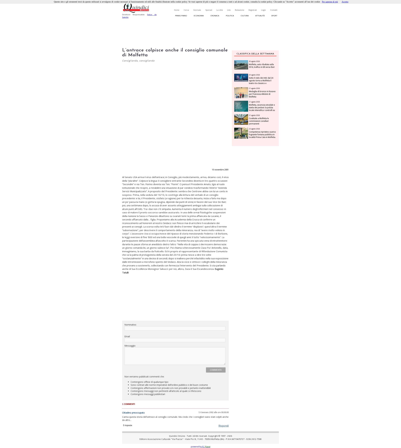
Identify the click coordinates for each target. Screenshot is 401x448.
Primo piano (181, 15)
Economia (199, 15)
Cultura (245, 15)
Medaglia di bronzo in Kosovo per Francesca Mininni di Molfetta (262, 94)
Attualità (260, 15)
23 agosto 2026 (254, 129)
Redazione (239, 10)
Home (176, 10)
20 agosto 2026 (254, 61)
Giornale (197, 10)
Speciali (208, 10)
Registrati (253, 10)
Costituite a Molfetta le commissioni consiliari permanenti (259, 121)
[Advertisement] (175, 296)
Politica (230, 15)
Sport (274, 15)
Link (229, 10)
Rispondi (224, 425)
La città (219, 10)
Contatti (273, 10)
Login (263, 10)
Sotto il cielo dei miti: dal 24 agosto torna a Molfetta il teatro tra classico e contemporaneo (261, 82)
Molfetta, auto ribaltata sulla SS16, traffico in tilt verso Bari (262, 65)
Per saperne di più (330, 2)
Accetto (345, 2)
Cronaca (214, 15)
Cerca (186, 10)
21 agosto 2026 (254, 88)
